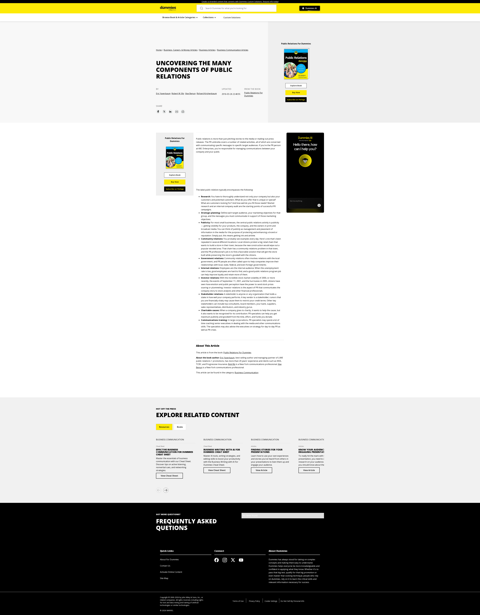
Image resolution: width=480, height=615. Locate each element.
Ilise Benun (190, 93)
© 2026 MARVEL (166, 610)
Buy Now (296, 92)
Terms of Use (238, 601)
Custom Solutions (231, 17)
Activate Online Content (171, 572)
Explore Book (296, 85)
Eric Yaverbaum (163, 93)
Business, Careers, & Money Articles (180, 50)
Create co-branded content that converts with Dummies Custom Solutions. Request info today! (240, 1)
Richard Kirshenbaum (207, 93)
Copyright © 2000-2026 (169, 597)
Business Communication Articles (232, 50)
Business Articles (207, 50)
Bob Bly (231, 364)
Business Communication (246, 372)
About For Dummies (169, 559)
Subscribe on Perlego (296, 99)
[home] (168, 8)
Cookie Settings (271, 601)
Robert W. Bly (178, 93)
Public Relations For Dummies (253, 94)
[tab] (164, 427)
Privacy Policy (254, 601)
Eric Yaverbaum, (227, 357)
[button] (180, 17)
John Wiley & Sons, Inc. (191, 597)
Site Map (164, 578)
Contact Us (165, 565)
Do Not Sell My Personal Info (292, 601)
